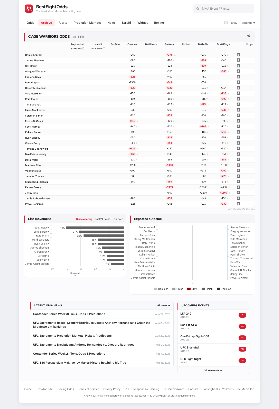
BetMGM (203, 44)
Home (28, 389)
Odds (30, 23)
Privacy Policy (112, 389)
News (111, 23)
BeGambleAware (173, 389)
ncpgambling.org (185, 395)
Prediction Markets (87, 23)
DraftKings (223, 44)
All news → (163, 305)
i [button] (82, 48)
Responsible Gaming (146, 389)
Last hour (118, 219)
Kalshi (126, 23)
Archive (46, 23)
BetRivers (151, 44)
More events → (213, 370)
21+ (127, 389)
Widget (142, 23)
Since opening (84, 219)
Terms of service (88, 389)
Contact (193, 389)
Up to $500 (97, 48)
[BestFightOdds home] (29, 8)
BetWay (169, 44)
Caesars (132, 44)
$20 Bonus (76, 48)
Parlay (231, 22)
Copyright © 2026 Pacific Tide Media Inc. (228, 389)
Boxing (159, 23)
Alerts (63, 23)
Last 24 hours (102, 219)
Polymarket (77, 44)
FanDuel (115, 44)
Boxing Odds (66, 389)
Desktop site (45, 389)
